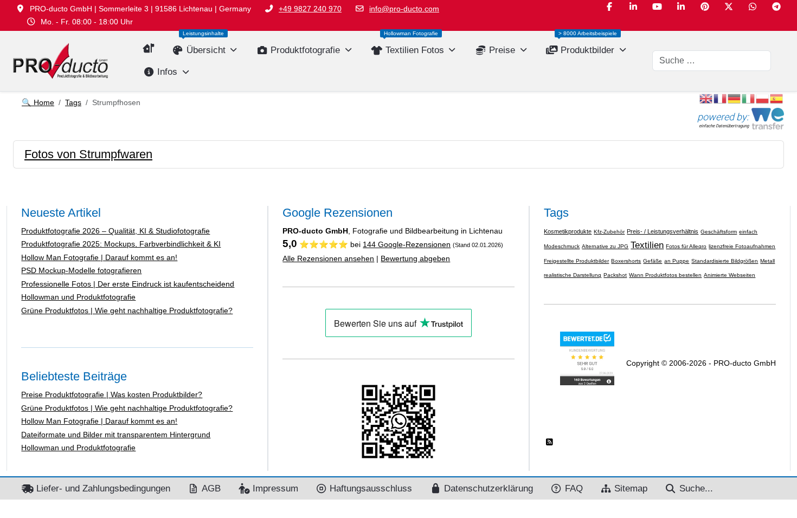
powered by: (723, 116)
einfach (748, 232)
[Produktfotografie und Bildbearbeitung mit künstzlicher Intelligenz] (60, 61)
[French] (721, 98)
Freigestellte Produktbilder (576, 261)
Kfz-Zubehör (609, 232)
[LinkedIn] (633, 6)
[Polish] (763, 98)
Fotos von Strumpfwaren (88, 154)
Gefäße (652, 261)
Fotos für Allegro (686, 246)
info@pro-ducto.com (404, 8)
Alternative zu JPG (605, 246)
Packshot (615, 275)
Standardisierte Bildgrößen (724, 261)
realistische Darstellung (572, 275)
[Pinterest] (704, 6)
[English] (706, 98)
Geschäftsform (718, 232)
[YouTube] (657, 6)
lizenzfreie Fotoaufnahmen (742, 246)
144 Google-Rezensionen (407, 244)
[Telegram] (776, 6)
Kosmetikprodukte (568, 231)
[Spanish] (777, 98)
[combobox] (711, 60)
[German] (735, 98)
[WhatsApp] (752, 6)
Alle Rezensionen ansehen (328, 258)
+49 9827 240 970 (310, 8)
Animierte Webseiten (729, 275)
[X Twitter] (728, 6)
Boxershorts (626, 261)
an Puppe (676, 261)
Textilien (647, 244)
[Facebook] (609, 6)
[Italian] (749, 98)
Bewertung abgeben (415, 258)
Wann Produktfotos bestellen (665, 275)
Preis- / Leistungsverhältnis (662, 231)
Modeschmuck (562, 246)
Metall (767, 261)
